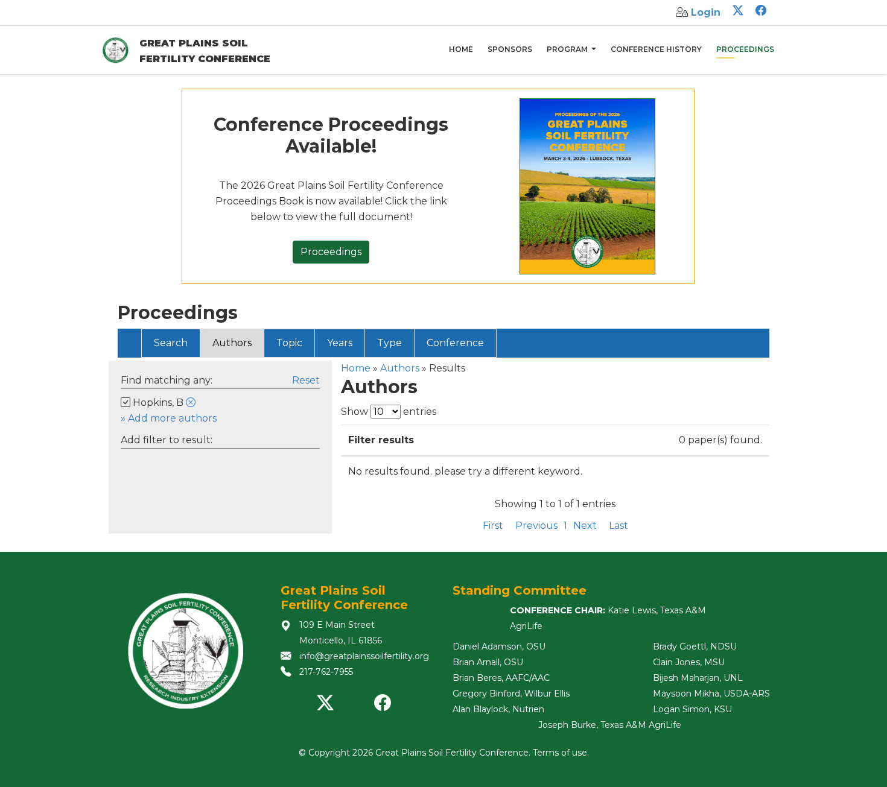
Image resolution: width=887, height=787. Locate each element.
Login (705, 12)
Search (171, 343)
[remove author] (191, 402)
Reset (306, 380)
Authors (232, 343)
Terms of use (560, 752)
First (493, 525)
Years (339, 343)
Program (568, 49)
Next (585, 525)
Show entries (388, 411)
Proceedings (745, 49)
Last (618, 525)
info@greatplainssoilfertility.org (364, 656)
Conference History (656, 49)
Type (389, 343)
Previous (536, 525)
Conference (455, 343)
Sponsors (510, 49)
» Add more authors (169, 418)
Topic (289, 343)
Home (461, 49)
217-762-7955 (326, 671)
